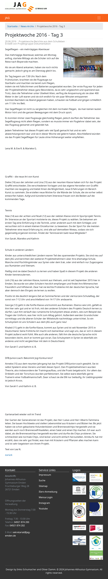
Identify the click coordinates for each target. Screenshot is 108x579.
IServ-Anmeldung (48, 491)
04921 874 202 (17, 525)
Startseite (12, 26)
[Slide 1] (71, 73)
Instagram (44, 502)
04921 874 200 (21, 522)
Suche (42, 480)
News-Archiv (27, 26)
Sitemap (43, 486)
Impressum (45, 474)
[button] (66, 62)
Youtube (43, 508)
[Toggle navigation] (99, 18)
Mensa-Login (46, 497)
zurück (8, 454)
